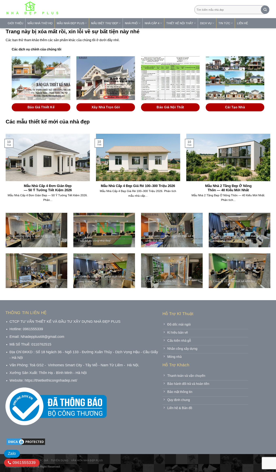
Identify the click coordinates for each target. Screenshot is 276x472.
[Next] (271, 172)
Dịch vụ (206, 23)
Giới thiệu (15, 23)
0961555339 (23, 462)
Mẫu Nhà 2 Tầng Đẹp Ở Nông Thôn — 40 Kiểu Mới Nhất (228, 188)
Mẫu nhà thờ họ (40, 23)
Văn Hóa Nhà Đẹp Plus (87, 460)
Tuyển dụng (59, 460)
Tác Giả (43, 460)
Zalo (12, 453)
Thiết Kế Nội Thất (179, 23)
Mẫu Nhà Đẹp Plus (70, 23)
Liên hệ (242, 23)
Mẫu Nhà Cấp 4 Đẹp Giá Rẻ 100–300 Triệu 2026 (138, 186)
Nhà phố (131, 23)
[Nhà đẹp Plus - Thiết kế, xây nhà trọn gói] (59, 9)
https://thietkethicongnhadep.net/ (51, 380)
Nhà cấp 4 (152, 23)
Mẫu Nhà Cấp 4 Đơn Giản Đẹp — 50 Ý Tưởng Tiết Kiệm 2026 (48, 188)
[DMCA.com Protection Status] (25, 441)
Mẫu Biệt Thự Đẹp (104, 23)
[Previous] (5, 172)
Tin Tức (224, 23)
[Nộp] (265, 9)
